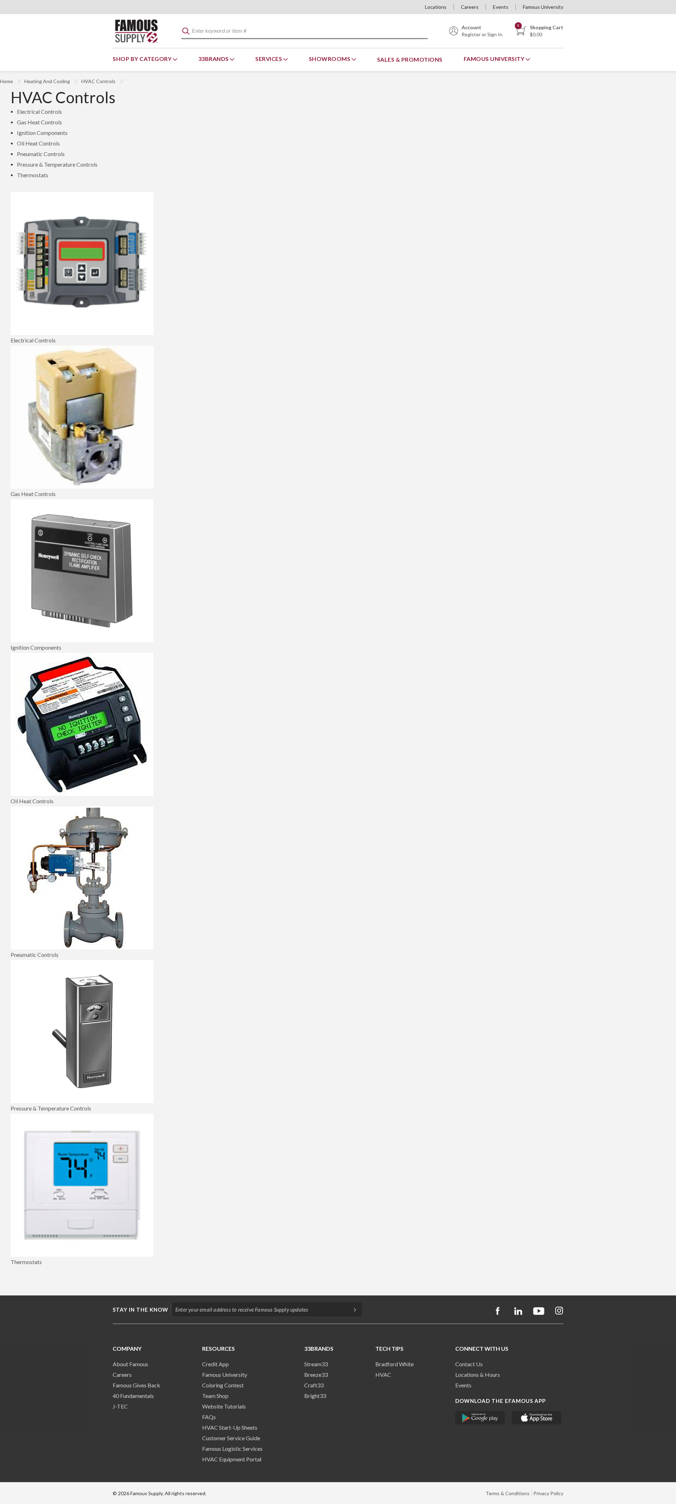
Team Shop (215, 1395)
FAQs (209, 1416)
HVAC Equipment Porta (231, 1459)
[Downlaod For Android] (480, 1417)
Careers (469, 7)
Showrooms (330, 58)
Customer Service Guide (231, 1438)
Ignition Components (42, 132)
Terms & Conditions (508, 1493)
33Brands (214, 58)
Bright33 (315, 1395)
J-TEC (120, 1406)
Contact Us (469, 1364)
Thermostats (32, 175)
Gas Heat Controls (39, 122)
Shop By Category (143, 58)
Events (500, 7)
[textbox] (304, 31)
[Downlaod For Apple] (537, 1417)
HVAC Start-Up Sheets (229, 1427)
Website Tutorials (224, 1406)
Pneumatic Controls (41, 153)
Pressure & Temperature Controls (57, 164)
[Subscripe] (351, 1309)
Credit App (215, 1364)
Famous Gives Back (136, 1385)
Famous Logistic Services (232, 1448)
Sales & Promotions (410, 59)
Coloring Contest (223, 1385)
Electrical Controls (39, 111)
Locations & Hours (477, 1374)
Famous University (543, 7)
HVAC (383, 1374)
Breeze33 (316, 1374)
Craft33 (314, 1385)
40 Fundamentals (133, 1395)
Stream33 (316, 1364)
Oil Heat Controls (38, 143)
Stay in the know (140, 1309)
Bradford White (394, 1364)
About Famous (130, 1364)
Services (269, 58)
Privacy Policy (548, 1493)
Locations (435, 7)
